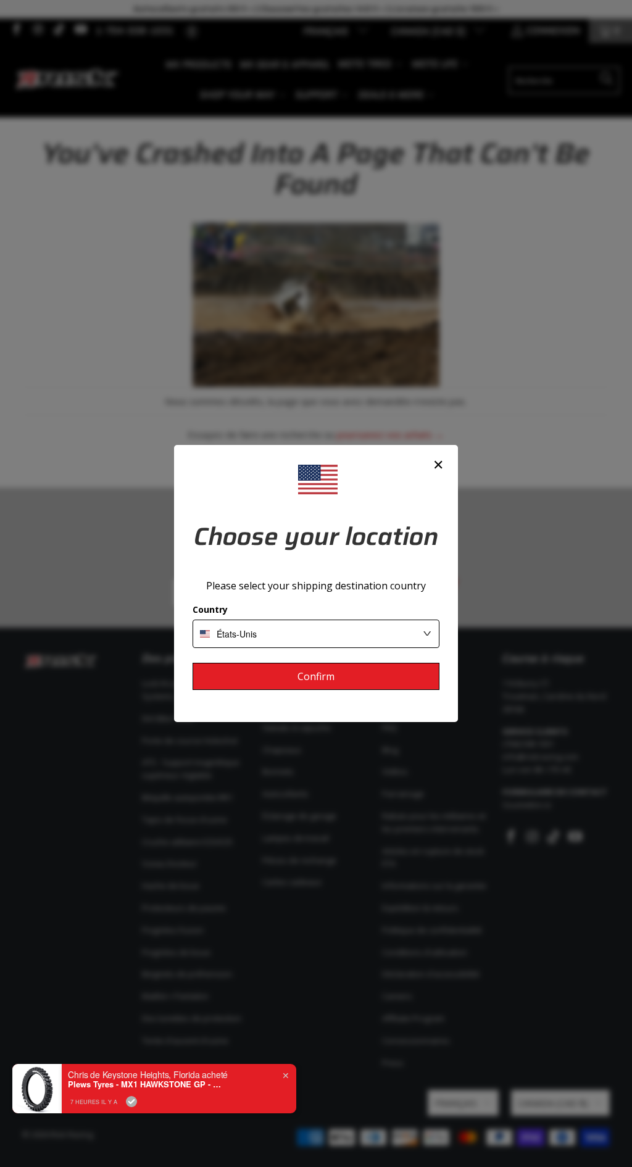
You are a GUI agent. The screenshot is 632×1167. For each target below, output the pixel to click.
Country (210, 609)
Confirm (316, 676)
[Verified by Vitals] (131, 1101)
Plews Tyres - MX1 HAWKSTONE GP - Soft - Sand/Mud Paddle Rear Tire (145, 1084)
